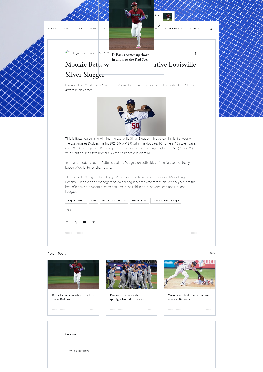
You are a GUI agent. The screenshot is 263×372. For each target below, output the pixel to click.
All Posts (52, 28)
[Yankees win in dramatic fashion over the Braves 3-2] (189, 274)
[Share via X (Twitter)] (75, 222)
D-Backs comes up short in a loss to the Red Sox (73, 297)
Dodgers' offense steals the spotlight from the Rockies (127, 297)
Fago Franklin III (76, 200)
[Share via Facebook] (67, 222)
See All (212, 252)
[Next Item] (159, 25)
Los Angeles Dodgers (114, 200)
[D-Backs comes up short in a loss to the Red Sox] (73, 274)
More (193, 28)
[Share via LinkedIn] (84, 222)
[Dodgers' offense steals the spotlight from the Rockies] (131, 274)
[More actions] (195, 53)
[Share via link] (93, 222)
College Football (174, 28)
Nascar (67, 28)
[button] (211, 28)
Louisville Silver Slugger (166, 200)
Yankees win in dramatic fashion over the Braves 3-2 (188, 297)
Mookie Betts (139, 200)
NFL (81, 28)
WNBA (93, 28)
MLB (93, 200)
